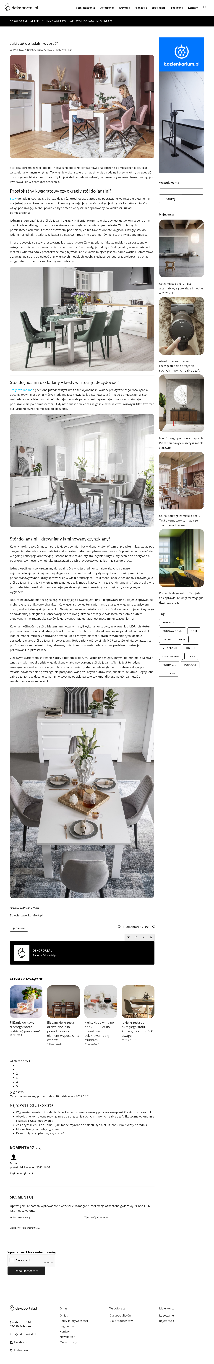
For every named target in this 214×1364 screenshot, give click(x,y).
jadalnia (19, 928)
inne (182, 639)
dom (194, 630)
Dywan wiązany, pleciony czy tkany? (40, 1133)
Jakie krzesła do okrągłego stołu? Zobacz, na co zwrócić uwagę (137, 1029)
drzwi (166, 639)
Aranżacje (141, 7)
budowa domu (172, 630)
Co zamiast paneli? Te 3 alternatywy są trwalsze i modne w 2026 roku (181, 288)
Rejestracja (166, 1321)
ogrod (191, 647)
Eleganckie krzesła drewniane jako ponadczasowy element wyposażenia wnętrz (63, 1031)
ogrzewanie (171, 656)
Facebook (20, 1342)
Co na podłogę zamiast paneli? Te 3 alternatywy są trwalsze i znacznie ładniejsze (179, 520)
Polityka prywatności (74, 1321)
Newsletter (67, 1337)
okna (191, 656)
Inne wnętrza (56, 21)
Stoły (13, 198)
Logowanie (166, 1315)
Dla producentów (121, 1321)
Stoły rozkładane (21, 390)
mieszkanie (170, 647)
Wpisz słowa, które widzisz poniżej (32, 1252)
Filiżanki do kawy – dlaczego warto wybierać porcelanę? (25, 1026)
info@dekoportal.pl (23, 1334)
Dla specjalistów (120, 1315)
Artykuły (124, 7)
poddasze (169, 664)
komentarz (131, 927)
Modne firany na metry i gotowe (37, 1129)
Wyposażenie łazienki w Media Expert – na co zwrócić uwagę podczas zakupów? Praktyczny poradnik (84, 1112)
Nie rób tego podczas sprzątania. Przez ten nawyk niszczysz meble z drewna (181, 443)
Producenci (176, 7)
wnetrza (168, 673)
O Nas (64, 1315)
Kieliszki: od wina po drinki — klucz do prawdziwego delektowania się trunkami (99, 1031)
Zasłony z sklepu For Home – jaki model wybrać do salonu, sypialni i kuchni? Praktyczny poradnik (81, 1125)
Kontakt (193, 7)
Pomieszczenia (85, 7)
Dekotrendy (106, 7)
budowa (168, 622)
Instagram (20, 1350)
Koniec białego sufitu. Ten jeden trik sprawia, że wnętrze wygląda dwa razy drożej (181, 597)
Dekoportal (19, 21)
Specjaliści (158, 7)
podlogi (190, 664)
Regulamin (67, 1326)
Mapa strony (68, 1342)
